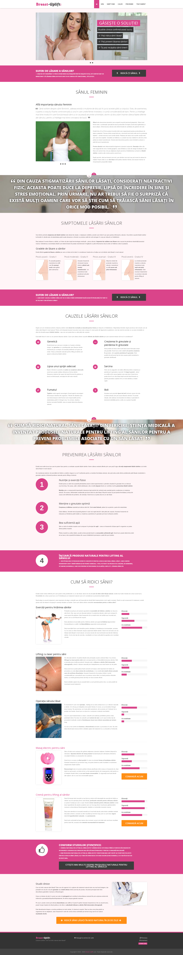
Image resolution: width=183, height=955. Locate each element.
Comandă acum (134, 776)
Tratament (141, 4)
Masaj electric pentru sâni (50, 748)
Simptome (111, 4)
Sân (102, 4)
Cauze (120, 4)
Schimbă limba (143, 943)
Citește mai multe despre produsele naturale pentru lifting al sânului (96, 865)
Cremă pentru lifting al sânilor (53, 794)
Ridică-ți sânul (129, 73)
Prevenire (129, 4)
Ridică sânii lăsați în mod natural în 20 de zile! (91, 920)
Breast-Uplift (89, 952)
